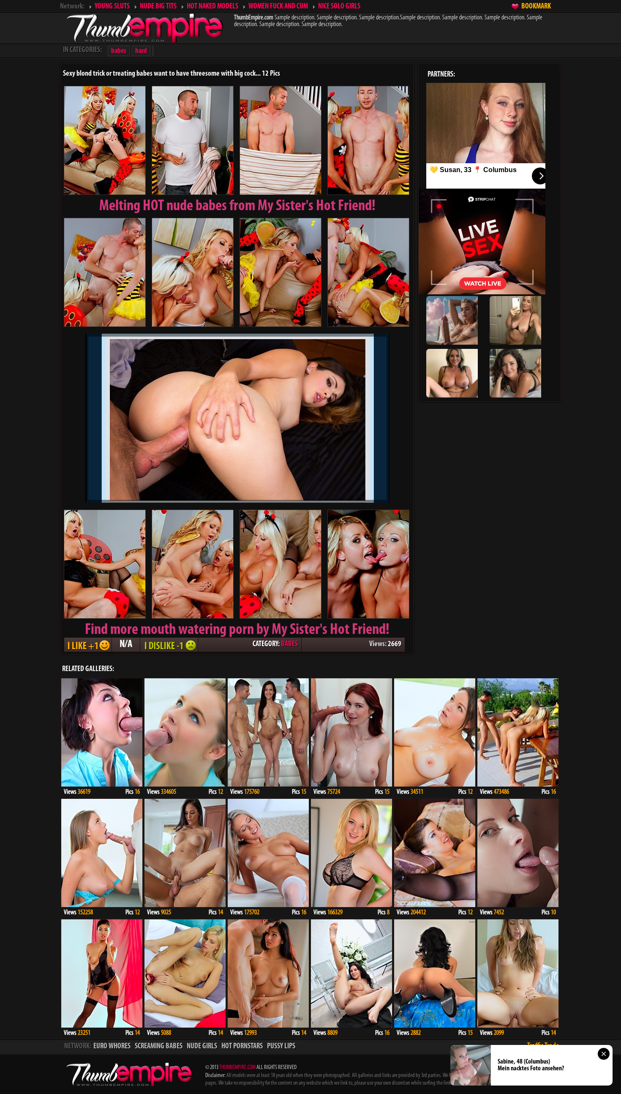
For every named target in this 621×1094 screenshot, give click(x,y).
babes (118, 51)
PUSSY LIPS (281, 1046)
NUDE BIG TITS (158, 7)
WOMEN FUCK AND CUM (278, 7)
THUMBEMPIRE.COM (237, 1067)
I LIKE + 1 (88, 645)
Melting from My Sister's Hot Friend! (237, 206)
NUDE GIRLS (202, 1046)
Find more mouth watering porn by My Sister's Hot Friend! (237, 630)
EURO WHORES (112, 1046)
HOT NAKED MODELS (212, 7)
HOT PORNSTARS (242, 1046)
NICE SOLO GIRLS (339, 7)
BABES (289, 644)
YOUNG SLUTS (112, 7)
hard (141, 51)
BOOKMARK (536, 7)
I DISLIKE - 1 (169, 645)
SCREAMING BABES (158, 1046)
